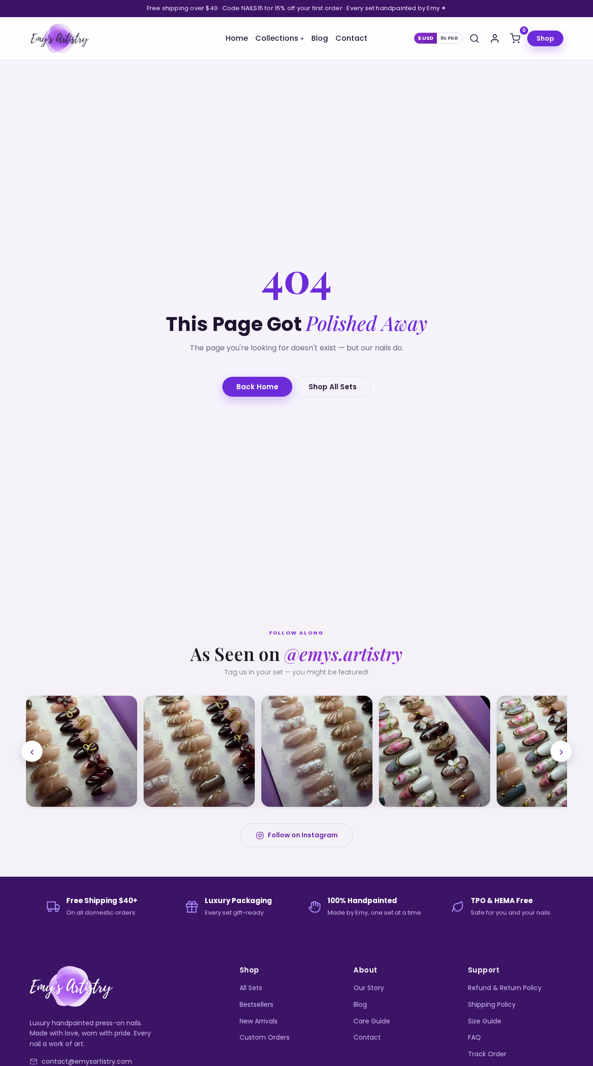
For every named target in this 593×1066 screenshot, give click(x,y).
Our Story (368, 987)
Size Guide (484, 1021)
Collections (276, 38)
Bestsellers (256, 1004)
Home (237, 38)
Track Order (487, 1054)
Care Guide (371, 1021)
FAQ (474, 1037)
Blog (319, 38)
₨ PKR (449, 38)
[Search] (474, 38)
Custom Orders (265, 1037)
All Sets (251, 987)
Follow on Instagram (303, 835)
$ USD (425, 38)
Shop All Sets (333, 387)
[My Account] (494, 38)
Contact (351, 38)
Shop (545, 38)
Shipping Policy (492, 1004)
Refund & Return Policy (505, 987)
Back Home (257, 387)
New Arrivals (259, 1021)
